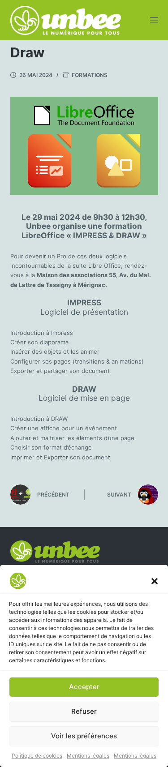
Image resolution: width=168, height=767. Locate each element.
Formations (90, 75)
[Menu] (154, 20)
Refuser (84, 711)
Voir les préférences (84, 736)
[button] (154, 580)
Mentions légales (88, 755)
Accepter (84, 686)
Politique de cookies (37, 755)
